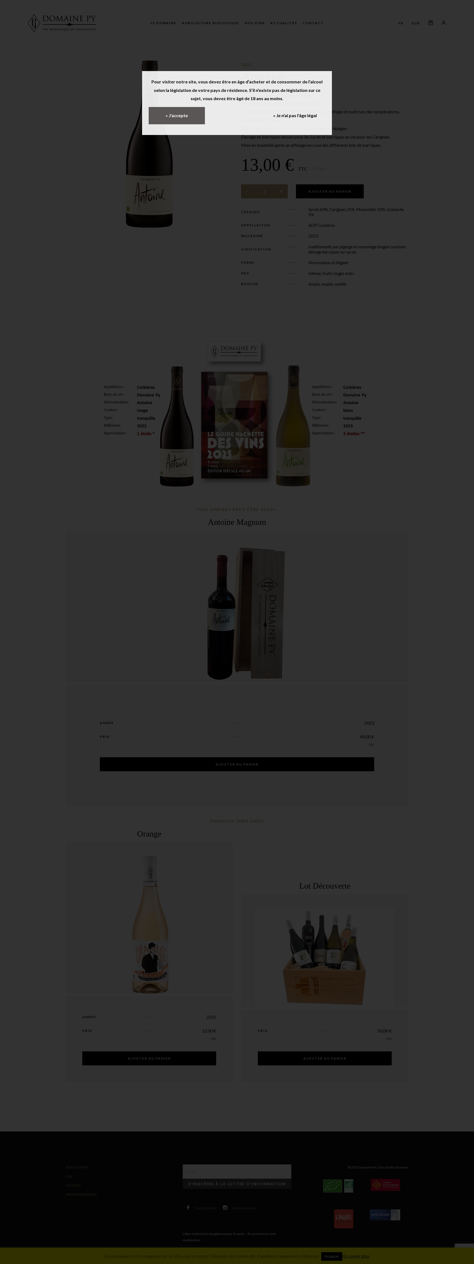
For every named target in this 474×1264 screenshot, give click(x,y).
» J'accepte (177, 115)
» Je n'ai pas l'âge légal (295, 115)
